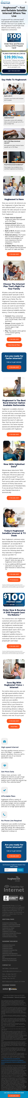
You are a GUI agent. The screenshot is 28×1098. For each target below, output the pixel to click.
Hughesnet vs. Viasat (8, 928)
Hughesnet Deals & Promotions (11, 926)
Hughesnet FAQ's (7, 946)
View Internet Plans (14, 345)
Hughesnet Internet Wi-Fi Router (11, 933)
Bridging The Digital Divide (9, 960)
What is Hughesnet (7, 929)
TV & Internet (14, 580)
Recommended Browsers (9, 958)
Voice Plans (14, 726)
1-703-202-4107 (14, 1095)
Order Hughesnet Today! (9, 935)
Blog (3, 957)
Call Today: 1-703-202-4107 (10, 968)
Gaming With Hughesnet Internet (11, 955)
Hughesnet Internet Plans (9, 923)
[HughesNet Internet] (5, 2)
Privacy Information (8, 997)
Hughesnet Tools (7, 951)
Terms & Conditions (20, 997)
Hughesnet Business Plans (9, 936)
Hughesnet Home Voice (9, 931)
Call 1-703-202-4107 (14, 71)
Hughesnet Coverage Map (9, 950)
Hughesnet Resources (8, 945)
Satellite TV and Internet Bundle (11, 924)
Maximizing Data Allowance (10, 953)
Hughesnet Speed (7, 948)
